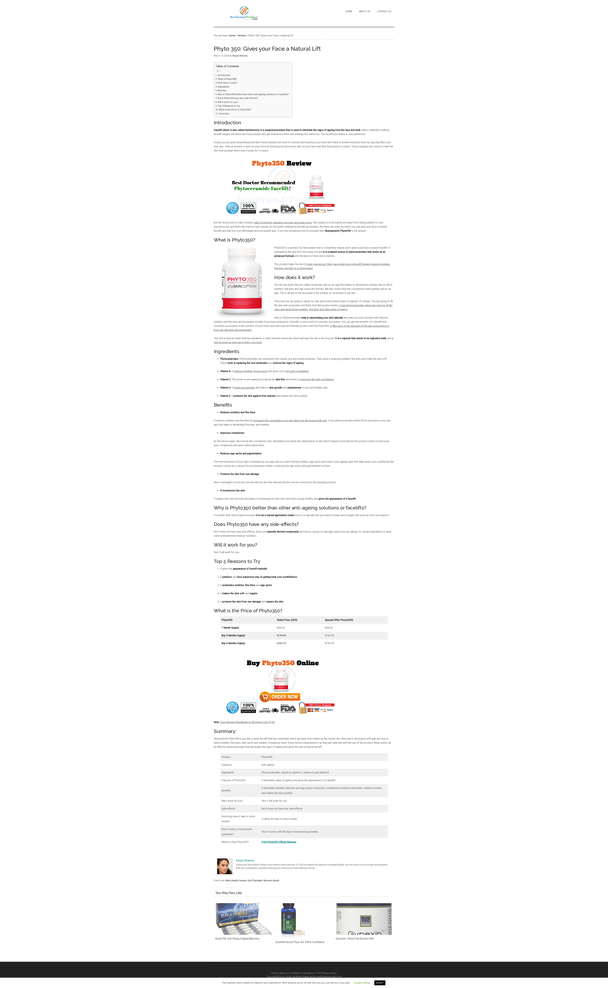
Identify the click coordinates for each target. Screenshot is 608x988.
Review (243, 880)
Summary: (224, 113)
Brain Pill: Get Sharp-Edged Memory (237, 938)
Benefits (222, 90)
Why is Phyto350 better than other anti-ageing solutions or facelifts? (253, 94)
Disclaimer (309, 973)
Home (274, 973)
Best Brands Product (244, 13)
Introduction (224, 75)
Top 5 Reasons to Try (229, 106)
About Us (284, 973)
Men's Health (232, 880)
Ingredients (223, 86)
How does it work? (227, 83)
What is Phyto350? (227, 79)
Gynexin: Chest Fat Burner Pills (355, 938)
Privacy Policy (329, 973)
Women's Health (271, 880)
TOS (318, 973)
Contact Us (296, 973)
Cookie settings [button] (362, 982)
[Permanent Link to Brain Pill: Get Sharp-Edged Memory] (243, 905)
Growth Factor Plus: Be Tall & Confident (300, 942)
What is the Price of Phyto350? (235, 109)
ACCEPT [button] (379, 983)
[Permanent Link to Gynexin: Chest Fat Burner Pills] (364, 905)
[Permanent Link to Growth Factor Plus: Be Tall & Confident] (291, 905)
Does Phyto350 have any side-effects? (238, 98)
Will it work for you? (228, 102)
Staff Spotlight (254, 880)
